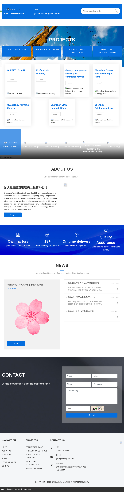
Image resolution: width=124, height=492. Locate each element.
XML (87, 482)
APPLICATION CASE (34, 447)
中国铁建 (18, 489)
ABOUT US (6, 451)
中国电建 (27, 489)
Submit (92, 415)
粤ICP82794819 (79, 482)
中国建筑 (10, 489)
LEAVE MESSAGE (9, 462)
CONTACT (6, 466)
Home (4, 447)
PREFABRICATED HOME (36, 451)
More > (13, 215)
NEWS (4, 458)
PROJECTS (6, 455)
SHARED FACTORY (34, 468)
